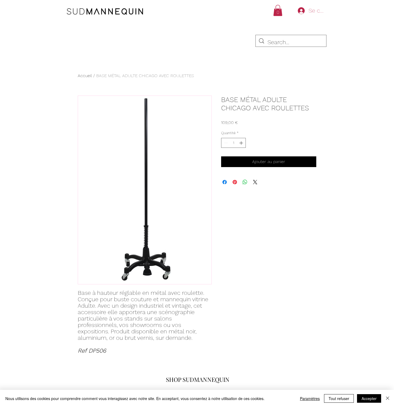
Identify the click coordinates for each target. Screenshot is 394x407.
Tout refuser (339, 398)
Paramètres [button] (310, 398)
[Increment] (241, 143)
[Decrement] (225, 143)
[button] (278, 10)
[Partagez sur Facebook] (224, 182)
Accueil (85, 75)
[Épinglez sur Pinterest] (235, 182)
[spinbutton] (233, 143)
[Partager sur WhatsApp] (245, 182)
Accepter (369, 398)
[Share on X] (255, 182)
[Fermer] (387, 398)
